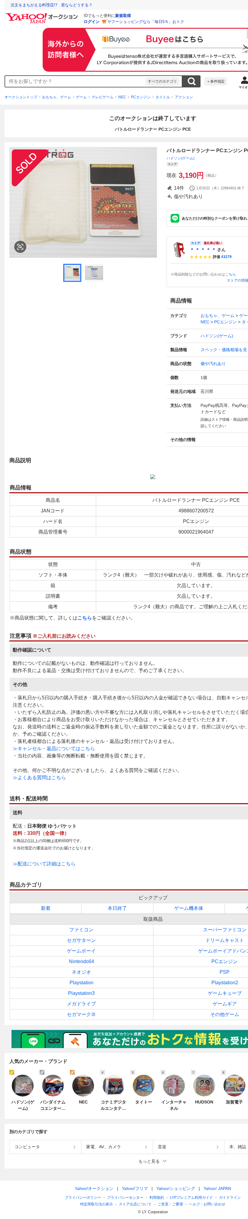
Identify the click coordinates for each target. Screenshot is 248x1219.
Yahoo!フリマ (135, 1188)
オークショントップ (21, 97)
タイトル (162, 97)
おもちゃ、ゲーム (56, 97)
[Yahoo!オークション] (43, 15)
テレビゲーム (102, 97)
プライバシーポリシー (83, 1197)
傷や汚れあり (213, 363)
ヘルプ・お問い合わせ (207, 1204)
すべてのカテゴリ (162, 81)
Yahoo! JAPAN (217, 1188)
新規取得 (123, 15)
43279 (226, 257)
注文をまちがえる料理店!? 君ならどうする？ (52, 5)
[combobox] (75, 81)
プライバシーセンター (125, 1197)
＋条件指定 (216, 81)
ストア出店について (135, 1204)
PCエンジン (141, 97)
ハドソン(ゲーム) (180, 158)
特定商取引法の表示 (96, 1204)
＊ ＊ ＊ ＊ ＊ (203, 249)
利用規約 (156, 1197)
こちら (230, 274)
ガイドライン (230, 1197)
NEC (122, 97)
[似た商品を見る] (20, 247)
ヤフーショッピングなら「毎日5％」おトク (145, 21)
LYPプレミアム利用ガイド (191, 1197)
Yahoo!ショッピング (175, 1188)
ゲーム (81, 97)
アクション (184, 97)
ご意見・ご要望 (170, 1204)
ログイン (92, 21)
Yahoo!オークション (94, 1188)
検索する (191, 81)
